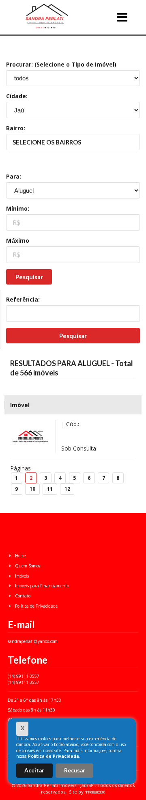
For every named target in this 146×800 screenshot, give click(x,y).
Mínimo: (17, 208)
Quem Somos (27, 566)
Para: (13, 176)
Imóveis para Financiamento (41, 586)
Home (20, 555)
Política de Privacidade (36, 606)
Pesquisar (29, 276)
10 (32, 489)
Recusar (74, 770)
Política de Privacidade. (54, 756)
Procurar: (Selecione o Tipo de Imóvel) (61, 64)
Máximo (17, 240)
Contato (22, 596)
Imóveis (21, 576)
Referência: (23, 299)
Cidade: (17, 96)
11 (50, 489)
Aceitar (34, 770)
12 (67, 489)
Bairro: (15, 128)
